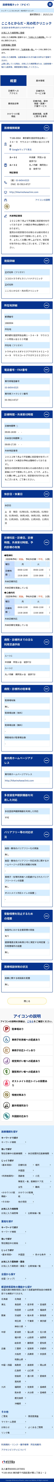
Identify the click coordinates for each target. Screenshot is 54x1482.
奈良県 (43, 1354)
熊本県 (18, 1392)
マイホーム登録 (8, 1421)
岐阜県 (18, 1342)
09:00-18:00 (10, 432)
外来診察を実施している (16, 587)
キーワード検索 (8, 1142)
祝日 (15, 511)
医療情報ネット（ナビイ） (17, 4)
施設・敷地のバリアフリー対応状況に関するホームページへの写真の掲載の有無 (27, 862)
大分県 (30, 1392)
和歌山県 (19, 1359)
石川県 (43, 1331)
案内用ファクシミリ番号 (16, 393)
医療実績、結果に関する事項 (40, 115)
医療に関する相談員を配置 (17, 978)
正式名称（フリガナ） (15, 272)
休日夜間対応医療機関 (38, 1153)
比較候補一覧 (34, 1213)
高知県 (18, 1381)
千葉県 (30, 1320)
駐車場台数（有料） (14, 712)
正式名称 (9, 284)
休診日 (8, 505)
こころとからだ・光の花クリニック (21, 290)
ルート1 (8, 655)
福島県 (43, 1309)
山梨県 (30, 1337)
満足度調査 (33, 1416)
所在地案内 (36, 1444)
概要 (13, 80)
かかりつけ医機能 (13, 115)
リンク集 (5, 1432)
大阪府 (18, 1354)
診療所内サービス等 (40, 92)
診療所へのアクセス (13, 92)
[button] (27, 260)
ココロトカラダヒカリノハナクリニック (24, 278)
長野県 (43, 1337)
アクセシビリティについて (13, 1449)
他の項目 (22, 1201)
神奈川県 (19, 1326)
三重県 (18, 1348)
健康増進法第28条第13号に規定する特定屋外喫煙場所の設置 (25, 944)
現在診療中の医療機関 (11, 1153)
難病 (37, 1186)
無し (7, 706)
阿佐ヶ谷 (17, 662)
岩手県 (30, 1304)
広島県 (18, 1370)
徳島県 (18, 1376)
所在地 (8, 329)
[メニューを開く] (50, 4)
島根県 (30, 1364)
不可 (7, 817)
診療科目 (22, 1164)
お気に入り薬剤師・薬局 (12, 1265)
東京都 (43, 1320)
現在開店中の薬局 (9, 1243)
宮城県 (43, 1304)
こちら (30, 1021)
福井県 (18, 1337)
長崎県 (43, 1386)
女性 (20, 1186)
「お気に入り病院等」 (36, 37)
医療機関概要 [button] (12, 128)
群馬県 (43, 1315)
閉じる (27, 1001)
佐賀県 (30, 1386)
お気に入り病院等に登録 (12, 32)
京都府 (43, 1348)
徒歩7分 (27, 662)
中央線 (8, 662)
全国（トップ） (8, 1278)
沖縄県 (18, 1403)
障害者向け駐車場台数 (15, 737)
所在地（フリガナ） (14, 345)
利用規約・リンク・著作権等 (15, 1444)
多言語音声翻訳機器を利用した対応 (21, 811)
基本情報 (40, 80)
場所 (37, 1164)
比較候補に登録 (8, 45)
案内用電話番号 (12, 381)
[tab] (13, 80)
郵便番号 (9, 316)
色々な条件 (40, 1254)
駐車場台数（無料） (14, 725)
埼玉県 (18, 1320)
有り (7, 936)
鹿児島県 (19, 1398)
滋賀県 (30, 1348)
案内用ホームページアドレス (18, 774)
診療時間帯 (10, 425)
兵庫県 (30, 1354)
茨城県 (18, 1315)
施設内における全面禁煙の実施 (19, 929)
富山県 (30, 1331)
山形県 (30, 1309)
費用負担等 (13, 103)
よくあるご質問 (35, 1427)
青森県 (18, 1304)
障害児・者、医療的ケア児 (30, 1181)
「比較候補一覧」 (27, 49)
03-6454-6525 (22, 180)
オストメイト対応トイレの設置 (19, 892)
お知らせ (5, 1427)
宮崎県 (43, 1392)
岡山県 (43, 1364)
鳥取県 (18, 1364)
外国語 (21, 1170)
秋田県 (18, 1309)
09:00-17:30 (10, 444)
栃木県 (30, 1315)
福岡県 (18, 1386)
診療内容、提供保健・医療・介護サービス (40, 103)
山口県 (30, 1370)
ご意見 (4, 1416)
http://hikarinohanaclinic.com (23, 192)
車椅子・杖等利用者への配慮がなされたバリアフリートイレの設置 (27, 878)
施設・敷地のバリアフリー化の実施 (21, 848)
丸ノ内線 (9, 674)
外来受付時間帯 (12, 438)
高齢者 (21, 1175)
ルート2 (8, 668)
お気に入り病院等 (9, 1213)
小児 (37, 1175)
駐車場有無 (10, 700)
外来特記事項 (11, 450)
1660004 (9, 323)
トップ (3, 10)
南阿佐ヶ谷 (20, 674)
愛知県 (43, 1342)
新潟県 (18, 1331)
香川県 (30, 1376)
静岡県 (30, 1342)
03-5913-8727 (11, 399)
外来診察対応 (11, 581)
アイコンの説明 (42, 199)
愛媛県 (43, 1376)
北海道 (18, 1298)
